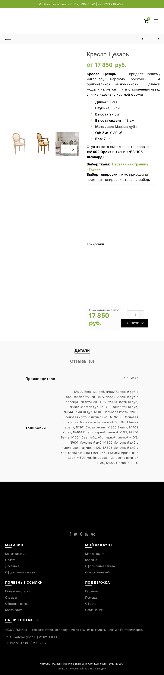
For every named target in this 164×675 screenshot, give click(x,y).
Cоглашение (94, 610)
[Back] (8, 39)
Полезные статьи (17, 591)
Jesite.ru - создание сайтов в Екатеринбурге (82, 668)
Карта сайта (14, 610)
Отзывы (11, 597)
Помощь (91, 597)
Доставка (12, 566)
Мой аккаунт (94, 553)
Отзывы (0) (82, 361)
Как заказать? (15, 553)
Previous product (145, 39)
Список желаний (97, 572)
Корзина (91, 560)
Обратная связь (16, 603)
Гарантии (91, 591)
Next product (155, 39)
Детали (82, 350)
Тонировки (95, 244)
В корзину (135, 323)
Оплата (10, 560)
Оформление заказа (20, 572)
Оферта (90, 603)
